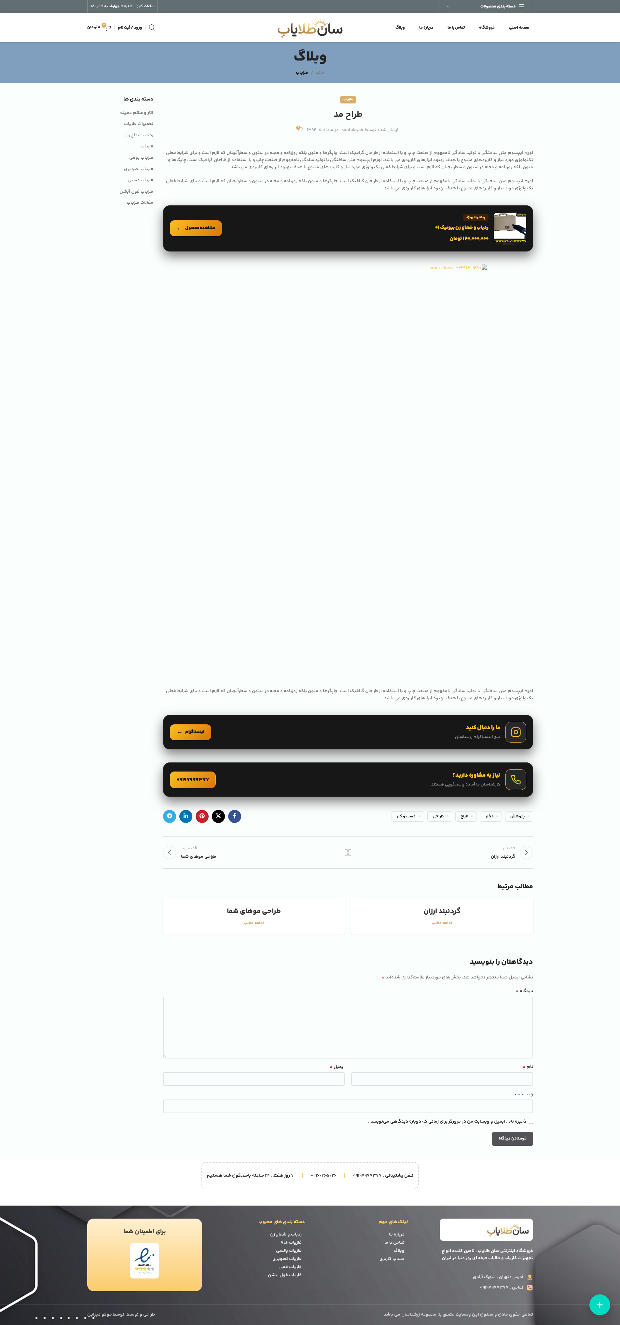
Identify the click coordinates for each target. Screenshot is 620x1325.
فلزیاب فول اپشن (285, 1275)
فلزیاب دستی (140, 180)
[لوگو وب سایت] (310, 27)
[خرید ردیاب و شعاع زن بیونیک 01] (348, 228)
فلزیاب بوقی (141, 158)
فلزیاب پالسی (289, 1250)
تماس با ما (394, 1242)
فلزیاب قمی (290, 1267)
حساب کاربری (392, 1259)
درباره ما (397, 1234)
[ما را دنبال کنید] (348, 732)
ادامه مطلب (442, 923)
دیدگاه (524, 991)
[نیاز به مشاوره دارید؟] (348, 780)
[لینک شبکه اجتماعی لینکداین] (185, 816)
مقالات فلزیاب (140, 203)
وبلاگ (399, 1250)
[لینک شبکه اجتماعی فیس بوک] (234, 816)
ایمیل (337, 1067)
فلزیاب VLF (291, 1242)
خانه (320, 72)
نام (527, 1067)
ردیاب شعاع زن (139, 135)
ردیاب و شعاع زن (286, 1234)
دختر (489, 816)
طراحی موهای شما (254, 911)
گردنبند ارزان (442, 911)
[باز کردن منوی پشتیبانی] (599, 1304)
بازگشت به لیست (348, 852)
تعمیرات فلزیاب (138, 124)
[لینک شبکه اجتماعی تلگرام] (169, 816)
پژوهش (517, 816)
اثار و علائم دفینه (136, 113)
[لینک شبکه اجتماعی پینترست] (202, 816)
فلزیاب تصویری (138, 169)
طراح (464, 816)
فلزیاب (302, 72)
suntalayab (352, 130)
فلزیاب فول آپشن (136, 192)
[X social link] (218, 816)
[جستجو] (152, 27)
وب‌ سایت (524, 1094)
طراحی (438, 816)
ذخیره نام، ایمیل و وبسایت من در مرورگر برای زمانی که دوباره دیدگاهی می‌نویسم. (447, 1121)
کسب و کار (406, 816)
